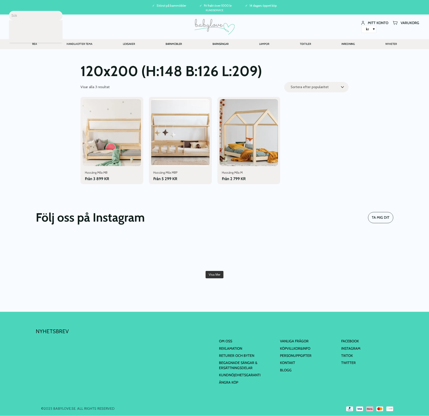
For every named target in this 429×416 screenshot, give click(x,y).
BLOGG (286, 370)
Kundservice (214, 10)
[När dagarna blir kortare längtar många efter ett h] (64, 251)
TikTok (347, 356)
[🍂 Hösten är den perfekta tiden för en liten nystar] (124, 251)
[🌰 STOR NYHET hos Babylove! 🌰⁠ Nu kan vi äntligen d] (304, 251)
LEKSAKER (129, 44)
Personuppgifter (295, 356)
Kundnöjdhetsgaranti (240, 375)
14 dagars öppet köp (263, 5)
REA (34, 44)
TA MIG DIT (380, 217)
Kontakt (287, 363)
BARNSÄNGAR (220, 44)
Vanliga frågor (294, 341)
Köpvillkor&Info (295, 348)
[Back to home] (215, 27)
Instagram (350, 348)
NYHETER (391, 44)
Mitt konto (378, 23)
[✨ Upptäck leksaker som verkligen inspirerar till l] (364, 251)
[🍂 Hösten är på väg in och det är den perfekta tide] (184, 251)
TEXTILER (305, 44)
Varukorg (410, 23)
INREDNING (348, 44)
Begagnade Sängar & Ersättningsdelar (238, 365)
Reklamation (230, 348)
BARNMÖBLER (174, 44)
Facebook (350, 341)
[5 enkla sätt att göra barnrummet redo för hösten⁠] (244, 251)
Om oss (225, 341)
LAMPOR (264, 44)
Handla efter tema (79, 44)
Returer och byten (236, 356)
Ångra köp (228, 382)
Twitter (348, 363)
